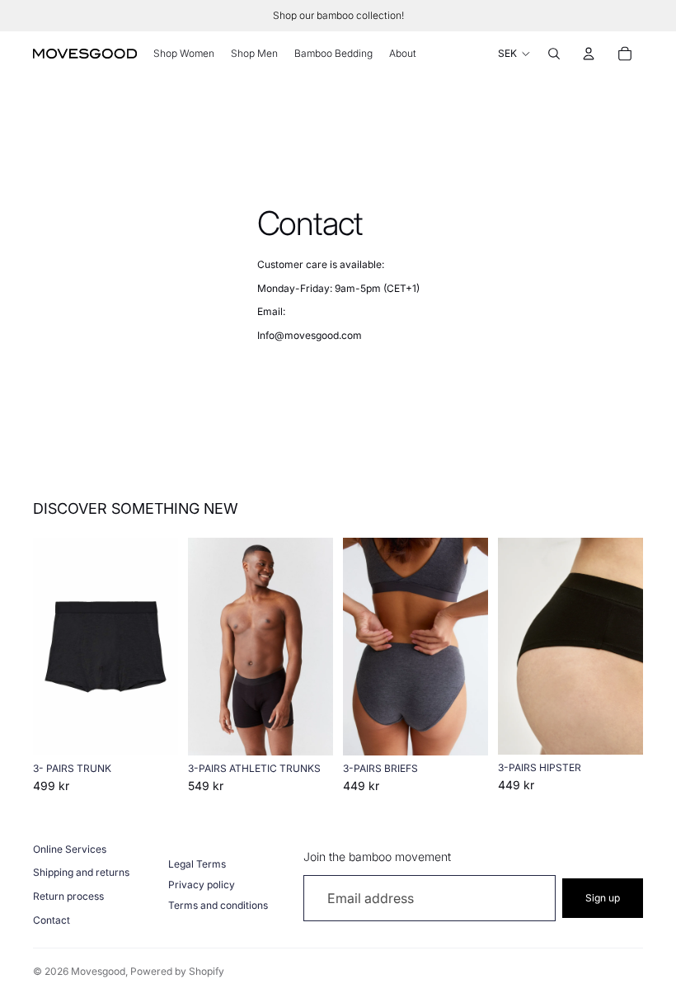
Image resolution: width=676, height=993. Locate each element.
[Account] (588, 53)
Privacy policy (201, 884)
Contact (51, 920)
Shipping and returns (81, 872)
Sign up (602, 898)
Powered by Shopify (177, 971)
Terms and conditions (218, 905)
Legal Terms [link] (197, 864)
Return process (68, 896)
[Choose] (152, 730)
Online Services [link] (69, 849)
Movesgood (98, 971)
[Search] (554, 53)
